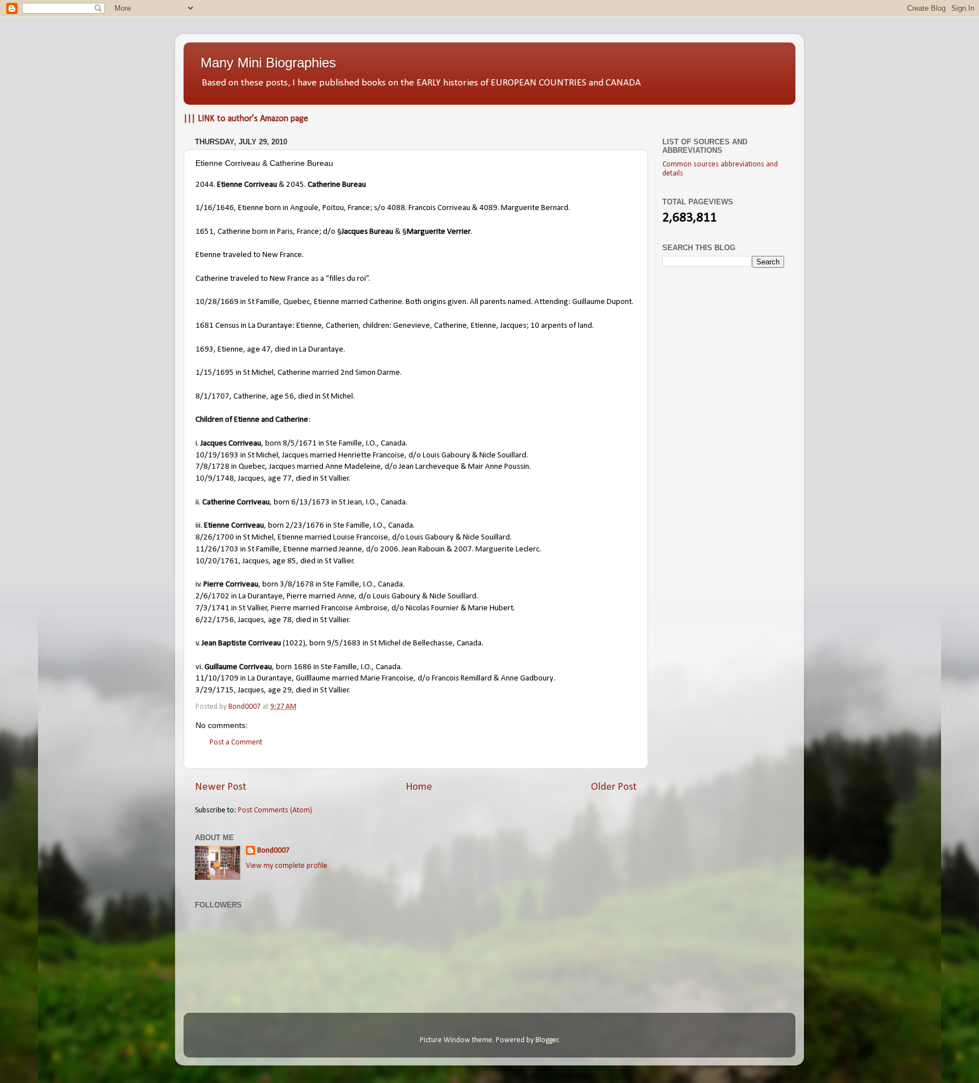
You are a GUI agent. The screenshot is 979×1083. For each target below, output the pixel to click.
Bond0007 (273, 850)
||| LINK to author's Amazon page (246, 118)
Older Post (614, 787)
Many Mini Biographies (268, 62)
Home (419, 787)
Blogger (547, 1040)
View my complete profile (286, 866)
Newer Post (220, 787)
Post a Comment (236, 742)
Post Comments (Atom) (275, 810)
